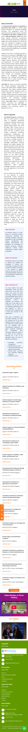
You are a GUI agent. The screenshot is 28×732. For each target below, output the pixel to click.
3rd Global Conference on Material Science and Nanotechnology (12, 496)
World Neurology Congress (10, 372)
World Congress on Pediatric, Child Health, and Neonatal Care (12, 455)
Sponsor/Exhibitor (6, 694)
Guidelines (4, 681)
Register (4, 698)
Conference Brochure (7, 679)
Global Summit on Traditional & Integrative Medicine (11, 510)
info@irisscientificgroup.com (12, 663)
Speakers (4, 690)
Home (11, 12)
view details (6, 380)
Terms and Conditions (13, 728)
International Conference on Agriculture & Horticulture (10, 483)
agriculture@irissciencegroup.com (13, 721)
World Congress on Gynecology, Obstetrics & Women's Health (12, 400)
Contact (4, 700)
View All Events (13, 590)
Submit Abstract (6, 696)
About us (4, 673)
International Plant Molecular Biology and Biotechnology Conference (13, 469)
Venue (3, 677)
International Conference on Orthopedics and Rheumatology (11, 414)
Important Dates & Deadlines (9, 675)
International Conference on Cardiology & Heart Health (10, 441)
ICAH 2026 (4, 84)
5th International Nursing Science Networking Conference (12, 565)
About (16, 12)
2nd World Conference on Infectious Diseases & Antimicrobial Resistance (13, 551)
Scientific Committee (7, 692)
